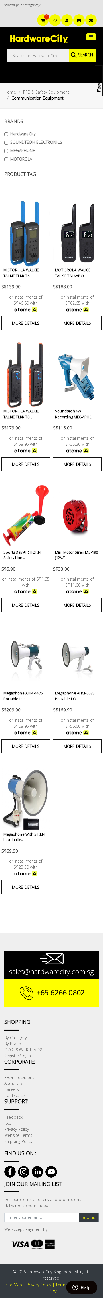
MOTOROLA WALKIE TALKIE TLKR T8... (21, 413)
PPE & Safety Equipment (46, 92)
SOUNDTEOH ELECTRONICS (36, 142)
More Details (25, 323)
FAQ (8, 1123)
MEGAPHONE (22, 150)
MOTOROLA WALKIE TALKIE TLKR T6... (21, 272)
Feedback (13, 1117)
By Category (15, 1037)
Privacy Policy (16, 1129)
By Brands (13, 1043)
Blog (53, 1290)
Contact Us (14, 1095)
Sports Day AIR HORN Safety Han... (22, 555)
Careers (11, 1089)
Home (10, 92)
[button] (91, 36)
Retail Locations (19, 1077)
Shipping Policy (18, 1141)
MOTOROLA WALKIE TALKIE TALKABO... (72, 272)
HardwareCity (22, 134)
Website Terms (18, 1135)
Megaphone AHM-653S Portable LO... (75, 695)
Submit (88, 1217)
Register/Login (17, 1055)
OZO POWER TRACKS (23, 1049)
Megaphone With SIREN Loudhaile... (24, 837)
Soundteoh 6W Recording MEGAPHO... (75, 413)
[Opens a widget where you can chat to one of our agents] (81, 1288)
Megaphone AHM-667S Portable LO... (23, 695)
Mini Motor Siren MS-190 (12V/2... (76, 555)
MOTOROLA (21, 159)
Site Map (13, 1284)
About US (13, 1083)
